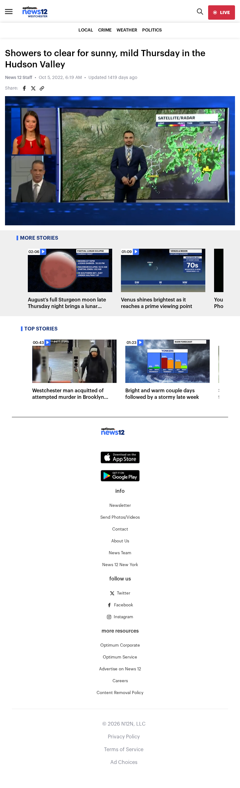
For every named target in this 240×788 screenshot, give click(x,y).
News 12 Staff (18, 78)
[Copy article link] (41, 88)
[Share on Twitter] (33, 88)
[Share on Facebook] (24, 88)
